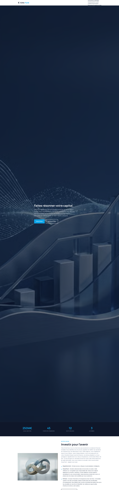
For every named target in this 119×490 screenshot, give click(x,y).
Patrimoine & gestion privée (94, 5)
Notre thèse (39, 221)
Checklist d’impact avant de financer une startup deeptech (79, 455)
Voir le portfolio (52, 221)
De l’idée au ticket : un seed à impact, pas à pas (54, 215)
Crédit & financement (93, 3)
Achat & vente (91, 6)
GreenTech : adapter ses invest (69, 462)
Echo (24, 3)
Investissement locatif (93, 1)
